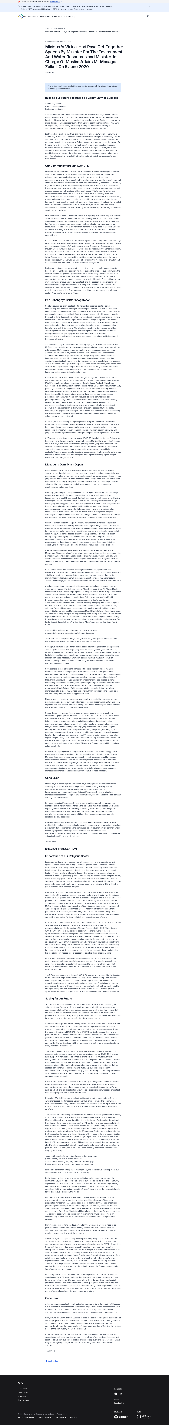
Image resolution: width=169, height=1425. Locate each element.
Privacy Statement (45, 1417)
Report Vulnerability (25, 1417)
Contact (117, 1399)
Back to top (53, 1361)
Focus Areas (45, 16)
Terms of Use (61, 1417)
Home (47, 29)
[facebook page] (115, 1394)
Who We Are (33, 16)
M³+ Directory (69, 16)
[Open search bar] (148, 16)
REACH (72, 1417)
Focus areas (22, 1389)
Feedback (118, 1403)
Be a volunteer (23, 1400)
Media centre (58, 29)
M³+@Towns (57, 16)
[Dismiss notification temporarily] (150, 6)
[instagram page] (121, 1394)
